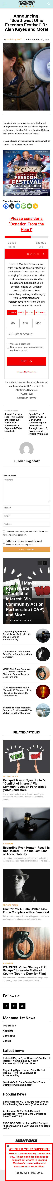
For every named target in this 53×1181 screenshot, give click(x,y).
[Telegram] (17, 206)
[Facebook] (6, 206)
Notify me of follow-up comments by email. (24, 541)
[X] (11, 206)
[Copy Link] (35, 206)
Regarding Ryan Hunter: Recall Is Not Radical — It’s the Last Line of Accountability (16, 635)
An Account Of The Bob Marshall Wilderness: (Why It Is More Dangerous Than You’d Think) (24, 1113)
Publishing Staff (13, 39)
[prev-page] (40, 563)
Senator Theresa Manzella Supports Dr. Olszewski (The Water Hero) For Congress (17, 710)
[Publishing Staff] (26, 449)
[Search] (49, 4)
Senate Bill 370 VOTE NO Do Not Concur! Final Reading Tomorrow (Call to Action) (26, 1103)
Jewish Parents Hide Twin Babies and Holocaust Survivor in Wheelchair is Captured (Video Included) (13, 423)
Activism (8, 844)
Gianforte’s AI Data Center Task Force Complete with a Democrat (17, 654)
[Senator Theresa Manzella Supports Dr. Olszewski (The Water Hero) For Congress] (43, 710)
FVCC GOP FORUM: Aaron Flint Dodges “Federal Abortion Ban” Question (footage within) (26, 1125)
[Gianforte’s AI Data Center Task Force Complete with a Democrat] (43, 654)
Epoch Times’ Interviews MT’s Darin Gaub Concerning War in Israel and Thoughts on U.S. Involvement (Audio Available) (38, 424)
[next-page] (45, 563)
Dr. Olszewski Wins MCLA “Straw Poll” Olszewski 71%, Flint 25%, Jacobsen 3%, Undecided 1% (17, 691)
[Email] (29, 206)
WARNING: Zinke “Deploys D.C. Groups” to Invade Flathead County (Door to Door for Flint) (16, 673)
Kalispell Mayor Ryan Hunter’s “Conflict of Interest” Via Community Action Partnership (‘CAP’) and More (25, 598)
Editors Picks (10, 776)
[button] (5, 4)
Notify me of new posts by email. (20, 544)
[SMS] (23, 206)
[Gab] (14, 1006)
